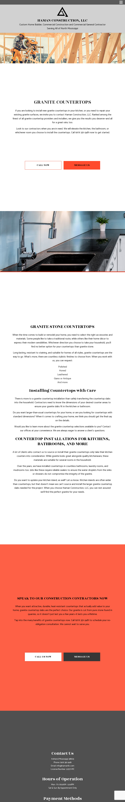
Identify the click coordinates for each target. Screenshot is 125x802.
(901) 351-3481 (65, 762)
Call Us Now (43, 657)
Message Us (82, 165)
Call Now (43, 165)
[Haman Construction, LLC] (62, 12)
